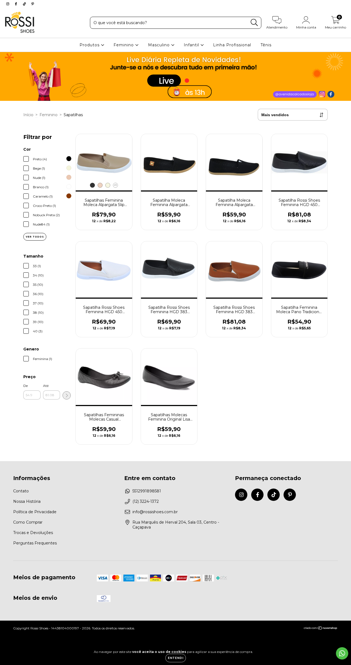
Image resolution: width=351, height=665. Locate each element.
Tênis (266, 44)
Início (28, 114)
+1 (115, 185)
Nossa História (27, 501)
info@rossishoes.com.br (155, 511)
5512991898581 (146, 491)
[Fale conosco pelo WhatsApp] (342, 653)
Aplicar (67, 395)
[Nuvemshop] (321, 628)
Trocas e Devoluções (33, 532)
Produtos (90, 44)
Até (46, 386)
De (25, 386)
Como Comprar (28, 522)
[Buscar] (254, 22)
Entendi (175, 658)
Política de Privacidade (34, 511)
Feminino (124, 44)
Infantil (192, 44)
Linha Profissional (232, 44)
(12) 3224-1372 (145, 501)
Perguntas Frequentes (35, 543)
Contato (21, 491)
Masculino (159, 44)
